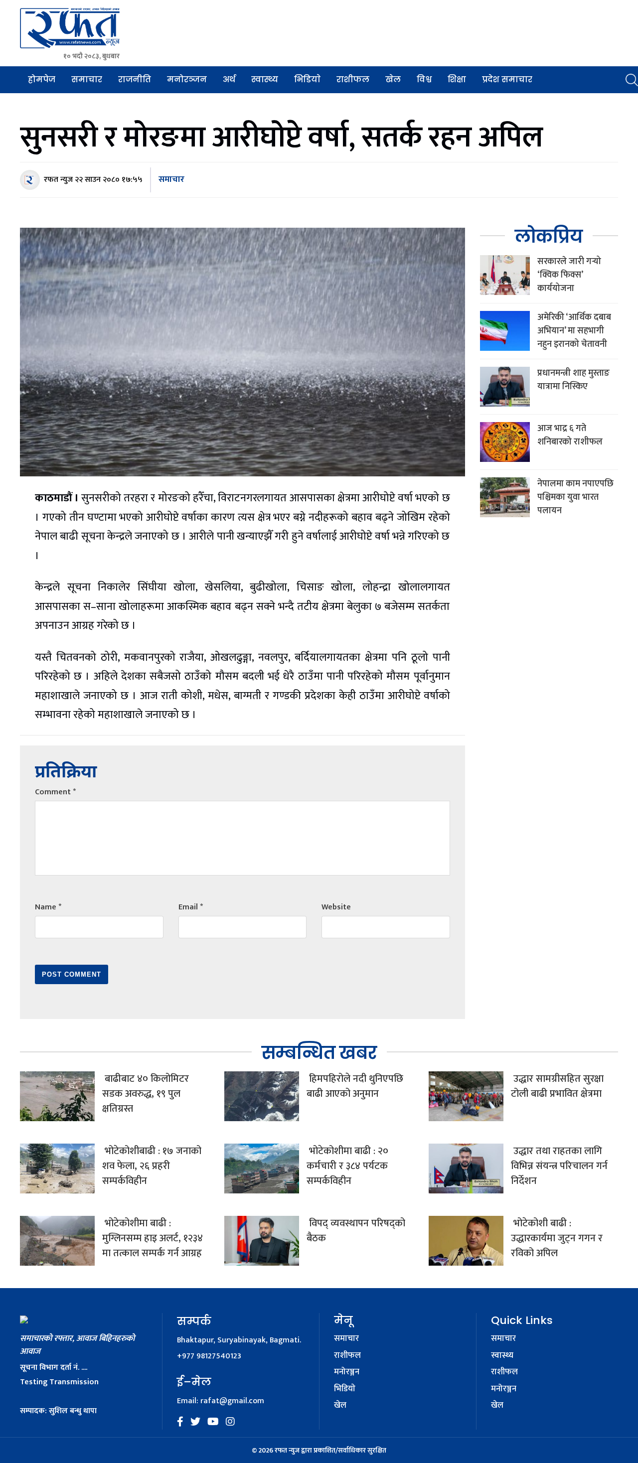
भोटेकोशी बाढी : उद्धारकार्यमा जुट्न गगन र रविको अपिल (557, 1238)
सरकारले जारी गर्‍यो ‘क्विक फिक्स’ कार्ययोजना (569, 275)
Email (190, 907)
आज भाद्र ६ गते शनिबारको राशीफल (570, 435)
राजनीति (134, 79)
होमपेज (41, 79)
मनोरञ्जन (187, 79)
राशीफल (352, 79)
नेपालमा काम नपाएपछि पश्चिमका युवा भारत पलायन (575, 497)
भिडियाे (307, 79)
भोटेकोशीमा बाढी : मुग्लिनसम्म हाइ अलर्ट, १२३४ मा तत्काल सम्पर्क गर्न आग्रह (152, 1238)
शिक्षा (457, 79)
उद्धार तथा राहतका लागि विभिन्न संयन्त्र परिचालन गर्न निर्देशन (559, 1166)
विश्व (424, 79)
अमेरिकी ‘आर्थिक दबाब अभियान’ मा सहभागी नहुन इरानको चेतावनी (574, 331)
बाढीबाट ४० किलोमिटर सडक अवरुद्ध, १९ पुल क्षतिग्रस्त (145, 1093)
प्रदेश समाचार (507, 79)
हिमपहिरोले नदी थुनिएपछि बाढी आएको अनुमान (355, 1086)
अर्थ (229, 79)
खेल (393, 79)
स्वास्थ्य (264, 79)
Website (336, 907)
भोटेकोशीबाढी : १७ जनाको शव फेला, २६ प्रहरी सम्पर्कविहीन (151, 1166)
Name (48, 907)
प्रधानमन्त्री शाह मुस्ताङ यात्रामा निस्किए (573, 380)
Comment (55, 792)
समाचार (86, 79)
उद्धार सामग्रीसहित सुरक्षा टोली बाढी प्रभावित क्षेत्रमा (557, 1086)
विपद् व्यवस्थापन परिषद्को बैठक (356, 1231)
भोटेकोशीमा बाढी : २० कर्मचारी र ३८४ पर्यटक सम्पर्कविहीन (347, 1166)
